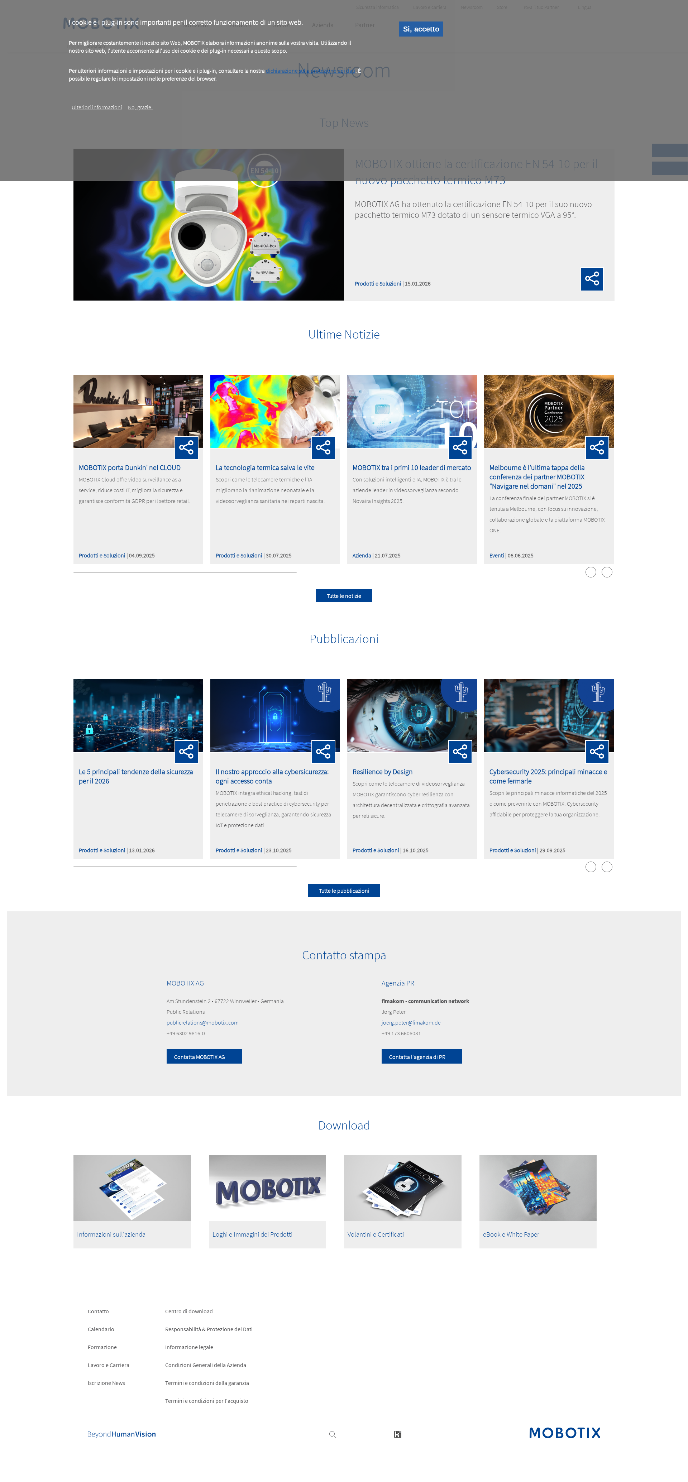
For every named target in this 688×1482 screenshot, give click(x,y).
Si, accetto (421, 29)
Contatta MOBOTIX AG (199, 1056)
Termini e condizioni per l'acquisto (206, 1400)
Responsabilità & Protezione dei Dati (209, 1329)
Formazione (102, 1347)
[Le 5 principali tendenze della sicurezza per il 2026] (138, 749)
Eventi (496, 555)
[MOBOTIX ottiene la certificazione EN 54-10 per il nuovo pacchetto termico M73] (208, 298)
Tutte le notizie (344, 595)
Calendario (101, 1329)
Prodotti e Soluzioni (378, 283)
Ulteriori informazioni (97, 107)
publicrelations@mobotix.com (203, 1022)
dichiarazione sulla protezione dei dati (310, 70)
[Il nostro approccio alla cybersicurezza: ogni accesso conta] (275, 749)
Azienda (362, 555)
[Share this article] (592, 280)
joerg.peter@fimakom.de (411, 1022)
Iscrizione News (106, 1382)
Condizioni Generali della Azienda (205, 1364)
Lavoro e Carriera (108, 1364)
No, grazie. (140, 107)
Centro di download (189, 1311)
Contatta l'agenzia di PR (417, 1056)
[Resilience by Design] (412, 749)
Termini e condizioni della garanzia (207, 1382)
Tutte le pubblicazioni (344, 890)
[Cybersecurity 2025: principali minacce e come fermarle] (549, 749)
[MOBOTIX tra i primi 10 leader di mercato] (412, 445)
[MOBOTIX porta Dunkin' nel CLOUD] (138, 445)
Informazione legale (189, 1347)
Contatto (98, 1311)
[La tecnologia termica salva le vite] (275, 445)
